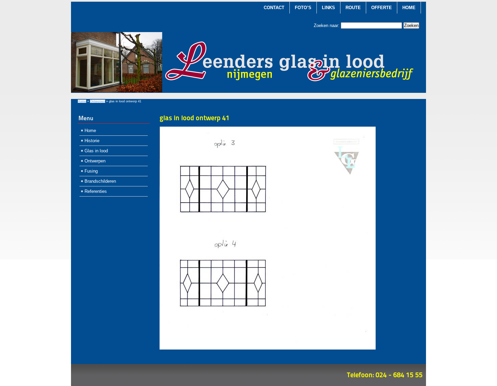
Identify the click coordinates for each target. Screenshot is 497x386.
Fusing (91, 171)
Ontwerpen (97, 101)
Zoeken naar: (326, 25)
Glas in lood (96, 150)
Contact (274, 7)
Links (328, 7)
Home (409, 7)
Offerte (381, 7)
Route (353, 7)
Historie (92, 140)
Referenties (96, 191)
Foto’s (303, 7)
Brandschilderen (100, 181)
